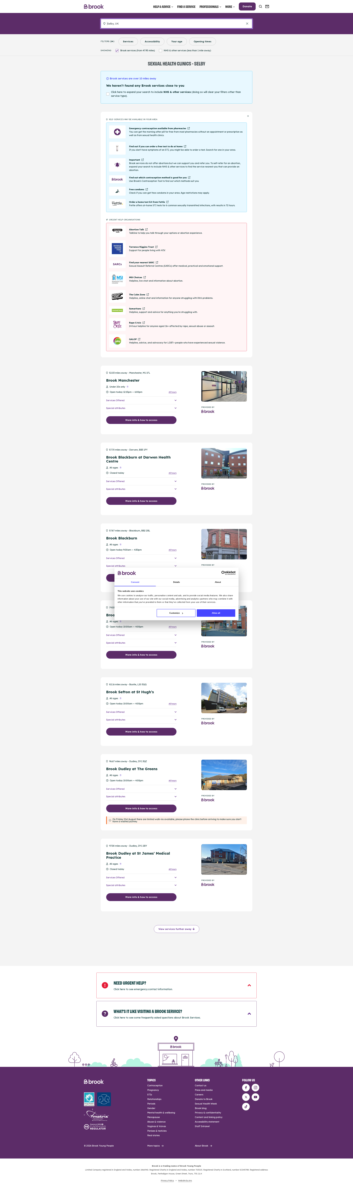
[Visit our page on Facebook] (246, 1087)
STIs (149, 1094)
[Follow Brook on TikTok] (246, 1106)
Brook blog (201, 1108)
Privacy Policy (167, 1180)
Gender (151, 1108)
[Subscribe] (267, 6)
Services (128, 41)
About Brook (201, 1145)
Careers (199, 1094)
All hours (172, 392)
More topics (153, 1145)
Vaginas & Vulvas (156, 1126)
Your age (176, 41)
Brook (94, 6)
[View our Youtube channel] (255, 1097)
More (228, 6)
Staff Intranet (202, 1126)
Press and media (204, 1090)
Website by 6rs (185, 1180)
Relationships (154, 1099)
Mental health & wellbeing (161, 1112)
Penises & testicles (157, 1130)
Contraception (155, 1085)
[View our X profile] (246, 1097)
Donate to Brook (203, 1099)
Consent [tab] (135, 582)
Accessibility (152, 41)
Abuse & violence (156, 1121)
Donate (247, 6)
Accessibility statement (207, 1121)
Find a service (186, 6)
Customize (174, 613)
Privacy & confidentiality (208, 1112)
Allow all (216, 613)
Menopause (153, 1117)
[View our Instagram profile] (255, 1087)
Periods (151, 1103)
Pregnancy (153, 1090)
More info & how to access (141, 420)
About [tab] (218, 582)
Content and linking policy (208, 1117)
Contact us (200, 1085)
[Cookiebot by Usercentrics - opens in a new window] (223, 573)
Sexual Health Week (206, 1103)
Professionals (209, 6)
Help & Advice (161, 6)
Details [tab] (176, 582)
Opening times (202, 41)
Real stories (153, 1135)
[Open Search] (260, 6)
